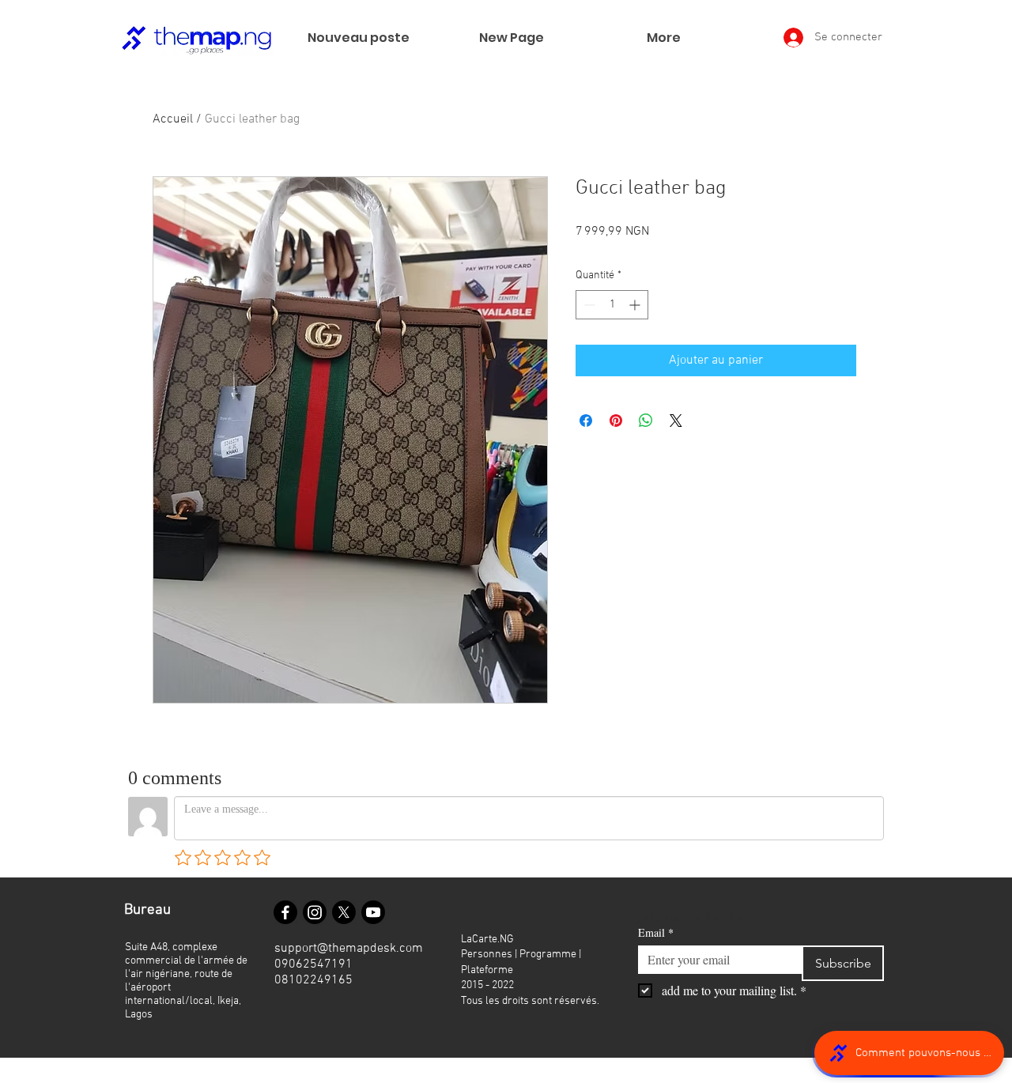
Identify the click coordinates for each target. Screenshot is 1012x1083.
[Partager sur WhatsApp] (645, 420)
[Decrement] (588, 305)
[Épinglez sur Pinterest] (615, 420)
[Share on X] (675, 420)
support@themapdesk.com (348, 949)
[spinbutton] (612, 305)
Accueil (173, 119)
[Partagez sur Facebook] (585, 420)
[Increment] (636, 305)
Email (656, 932)
